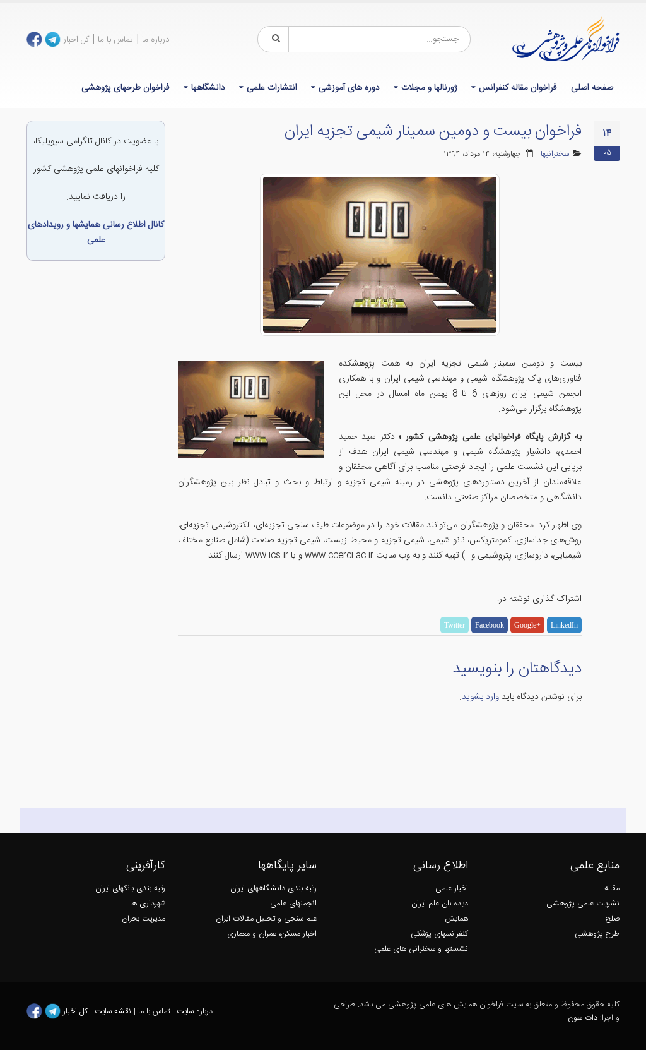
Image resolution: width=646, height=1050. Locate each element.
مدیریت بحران (143, 919)
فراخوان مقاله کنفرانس (518, 87)
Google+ (527, 625)
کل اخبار (76, 40)
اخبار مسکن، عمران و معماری (272, 934)
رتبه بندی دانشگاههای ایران (273, 888)
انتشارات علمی (272, 87)
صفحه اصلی (592, 87)
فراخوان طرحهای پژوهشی (125, 87)
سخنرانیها (555, 154)
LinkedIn (564, 625)
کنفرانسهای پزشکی (439, 934)
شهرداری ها (147, 903)
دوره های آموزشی (349, 87)
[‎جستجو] (273, 39)
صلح (613, 919)
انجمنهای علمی (293, 903)
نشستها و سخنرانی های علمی (421, 949)
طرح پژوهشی (597, 934)
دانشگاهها (208, 87)
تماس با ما (115, 40)
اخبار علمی (451, 888)
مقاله (612, 888)
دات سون (582, 1018)
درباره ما (156, 40)
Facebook (489, 625)
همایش (456, 919)
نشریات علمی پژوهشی (583, 903)
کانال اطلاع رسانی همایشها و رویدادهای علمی (96, 232)
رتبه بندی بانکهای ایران (130, 888)
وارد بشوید (480, 697)
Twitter (454, 625)
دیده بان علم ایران (439, 903)
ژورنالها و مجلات (429, 87)
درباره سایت (195, 1011)
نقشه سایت (114, 1011)
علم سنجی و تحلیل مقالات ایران (266, 919)
